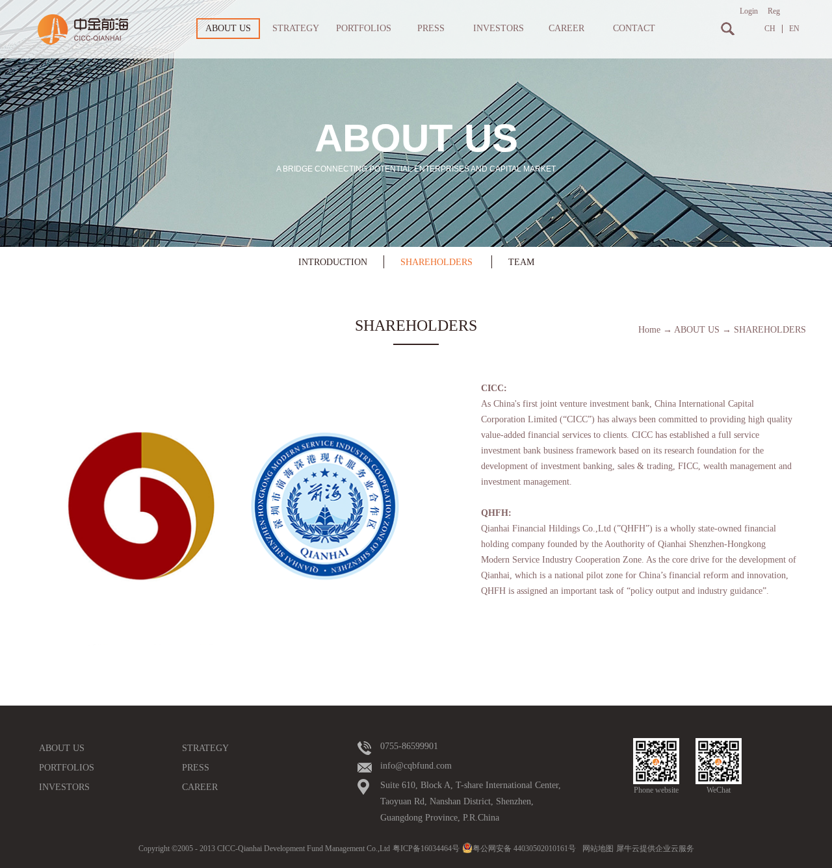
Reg (774, 11)
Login (749, 11)
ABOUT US (697, 330)
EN (794, 29)
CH (769, 29)
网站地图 (596, 848)
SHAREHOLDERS (770, 330)
